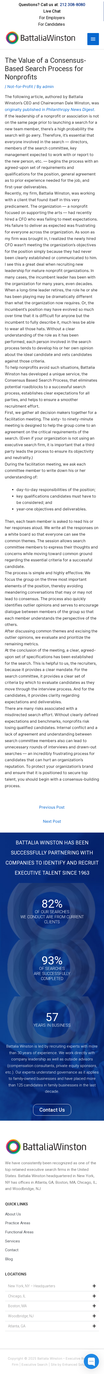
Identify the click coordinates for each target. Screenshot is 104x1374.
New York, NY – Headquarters (31, 1286)
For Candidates (51, 24)
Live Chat (52, 11)
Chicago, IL (16, 1296)
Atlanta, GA (16, 1326)
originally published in (50, 109)
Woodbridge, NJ (21, 1316)
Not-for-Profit (20, 86)
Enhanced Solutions (77, 1364)
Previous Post (52, 807)
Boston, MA (17, 1306)
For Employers (52, 17)
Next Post (52, 821)
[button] (52, 1286)
